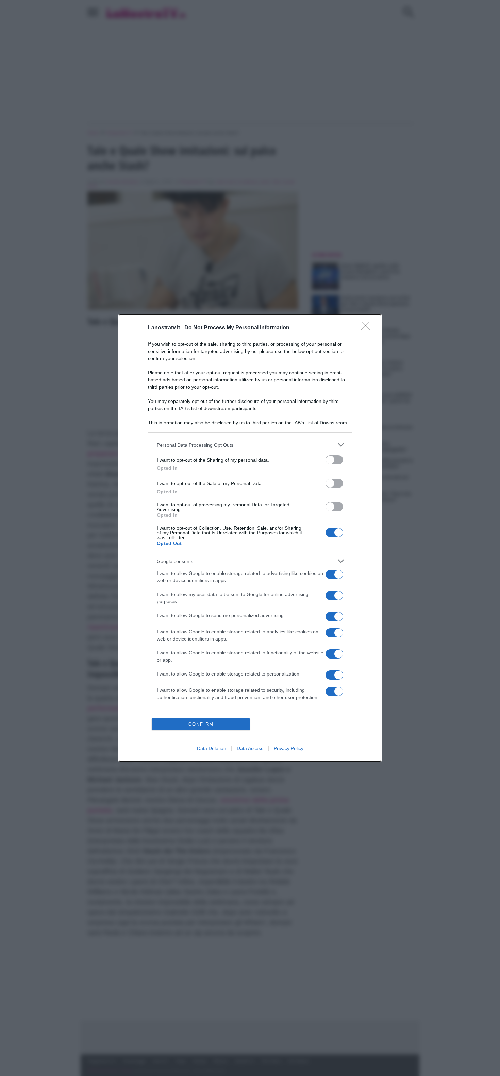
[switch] (334, 459)
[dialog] (250, 538)
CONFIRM (201, 724)
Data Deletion (211, 748)
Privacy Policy (288, 748)
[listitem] (250, 444)
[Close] (367, 328)
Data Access (250, 748)
